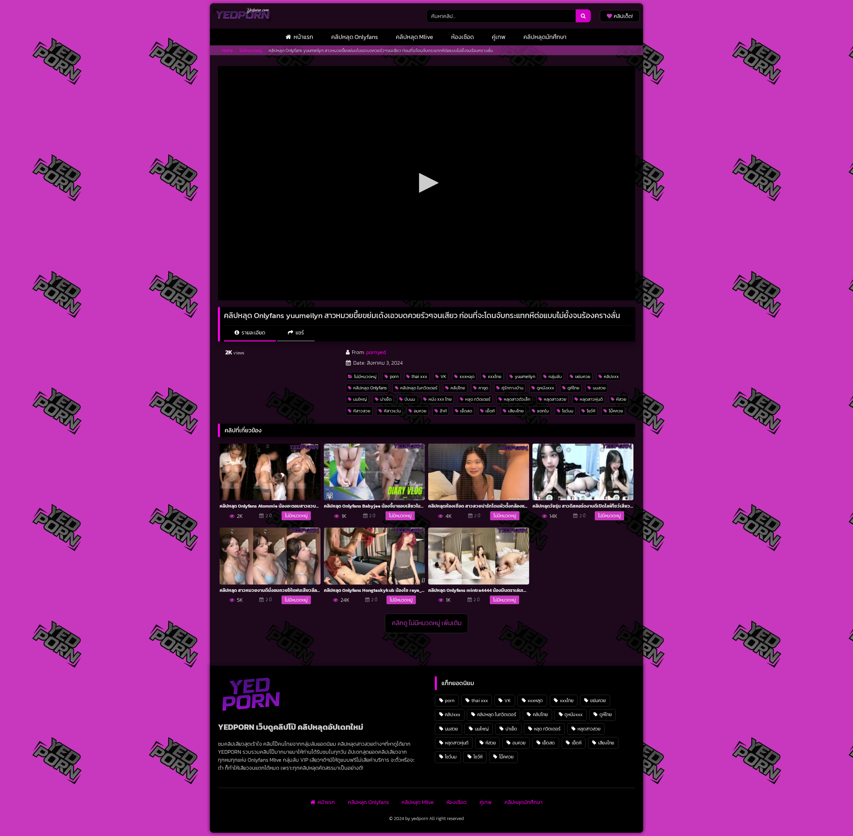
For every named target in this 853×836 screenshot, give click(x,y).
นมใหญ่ (360, 399)
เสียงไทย (516, 411)
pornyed (376, 352)
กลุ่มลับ (555, 376)
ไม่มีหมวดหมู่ (251, 50)
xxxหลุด (466, 376)
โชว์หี (591, 411)
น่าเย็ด (386, 399)
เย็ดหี (490, 411)
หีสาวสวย (362, 411)
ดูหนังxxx (545, 388)
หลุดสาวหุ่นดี (591, 399)
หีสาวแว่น (392, 411)
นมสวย (599, 388)
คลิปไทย (457, 388)
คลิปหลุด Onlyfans (354, 36)
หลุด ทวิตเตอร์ (477, 399)
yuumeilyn (525, 376)
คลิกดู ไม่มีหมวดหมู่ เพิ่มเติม (426, 623)
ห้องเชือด (462, 36)
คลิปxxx (611, 376)
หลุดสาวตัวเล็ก (517, 399)
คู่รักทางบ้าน (512, 388)
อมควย (420, 411)
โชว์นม (567, 411)
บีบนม (410, 399)
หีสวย (621, 399)
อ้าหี (443, 411)
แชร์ (299, 332)
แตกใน (543, 411)
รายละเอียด (252, 332)
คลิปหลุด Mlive (414, 36)
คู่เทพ (498, 36)
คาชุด (483, 388)
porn (394, 376)
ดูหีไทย (573, 388)
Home (227, 50)
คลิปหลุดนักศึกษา (544, 36)
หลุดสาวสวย (555, 399)
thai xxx (419, 376)
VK (443, 376)
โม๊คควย (616, 411)
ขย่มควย (582, 376)
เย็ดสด (466, 411)
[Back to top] (832, 816)
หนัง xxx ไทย (440, 399)
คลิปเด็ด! (623, 16)
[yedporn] (242, 16)
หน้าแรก (303, 36)
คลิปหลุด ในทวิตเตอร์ (418, 388)
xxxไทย (494, 376)
